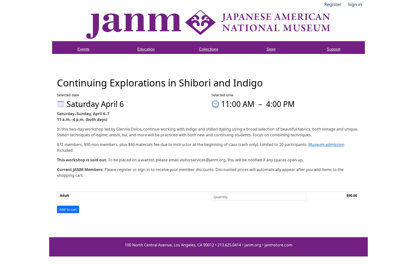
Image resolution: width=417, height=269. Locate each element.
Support (333, 49)
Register (332, 4)
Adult (64, 195)
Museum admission (326, 144)
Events (83, 49)
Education (146, 49)
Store (271, 49)
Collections (208, 49)
